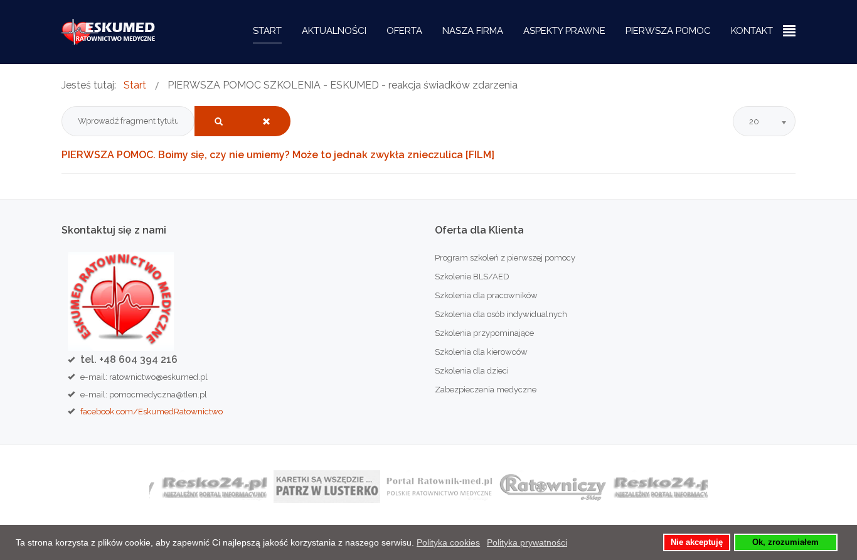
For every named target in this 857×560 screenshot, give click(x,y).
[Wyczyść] (266, 121)
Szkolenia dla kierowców (481, 352)
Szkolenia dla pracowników (486, 295)
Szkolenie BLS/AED (472, 276)
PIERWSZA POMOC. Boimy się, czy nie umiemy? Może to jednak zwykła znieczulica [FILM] (277, 155)
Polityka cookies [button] (448, 542)
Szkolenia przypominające (484, 333)
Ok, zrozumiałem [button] (785, 542)
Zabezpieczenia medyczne (485, 389)
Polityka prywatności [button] (527, 542)
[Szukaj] (218, 121)
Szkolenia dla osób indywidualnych (501, 314)
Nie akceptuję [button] (697, 542)
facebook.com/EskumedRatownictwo (151, 411)
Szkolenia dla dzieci (472, 370)
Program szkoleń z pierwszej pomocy (505, 257)
